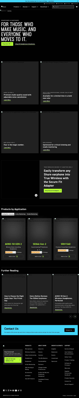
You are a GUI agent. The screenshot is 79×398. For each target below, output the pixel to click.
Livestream (54, 358)
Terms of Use (69, 395)
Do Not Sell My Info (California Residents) (43, 374)
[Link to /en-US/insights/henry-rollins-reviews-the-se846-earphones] (39, 293)
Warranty (67, 368)
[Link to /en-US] (6, 7)
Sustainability (42, 361)
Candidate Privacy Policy (43, 380)
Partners (40, 364)
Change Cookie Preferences (42, 368)
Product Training (69, 360)
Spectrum (54, 361)
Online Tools (68, 357)
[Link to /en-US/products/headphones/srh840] (59, 132)
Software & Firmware (68, 364)
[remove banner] (78, 1)
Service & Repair (69, 349)
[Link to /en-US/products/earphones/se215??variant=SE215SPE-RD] (59, 82)
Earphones (28, 361)
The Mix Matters (43, 358)
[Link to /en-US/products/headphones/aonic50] (20, 82)
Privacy (64, 395)
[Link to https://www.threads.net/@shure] (21, 390)
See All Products (30, 379)
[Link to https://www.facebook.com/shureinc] (4, 390)
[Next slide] (75, 316)
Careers (40, 355)
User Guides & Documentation (69, 353)
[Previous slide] (70, 316)
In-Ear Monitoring (30, 364)
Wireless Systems (30, 352)
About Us (40, 349)
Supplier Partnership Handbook (70, 373)
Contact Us (68, 381)
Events (53, 355)
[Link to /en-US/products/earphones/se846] (20, 132)
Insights (53, 349)
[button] (37, 250)
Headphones (28, 358)
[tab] (8, 214)
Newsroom (54, 352)
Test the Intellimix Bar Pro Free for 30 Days (39, 1)
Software (27, 375)
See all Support (69, 384)
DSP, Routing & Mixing (29, 368)
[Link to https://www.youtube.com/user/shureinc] (16, 391)
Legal (75, 395)
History (40, 352)
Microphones (28, 349)
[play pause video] (36, 195)
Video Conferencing (30, 355)
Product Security (69, 378)
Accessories (28, 372)
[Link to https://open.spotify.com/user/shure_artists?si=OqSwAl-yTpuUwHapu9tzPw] (13, 390)
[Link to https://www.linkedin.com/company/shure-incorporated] (11, 390)
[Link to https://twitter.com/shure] (6, 390)
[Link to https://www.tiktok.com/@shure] (18, 390)
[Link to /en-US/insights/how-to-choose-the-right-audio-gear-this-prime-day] (14, 293)
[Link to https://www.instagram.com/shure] (8, 390)
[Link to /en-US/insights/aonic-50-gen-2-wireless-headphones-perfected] (64, 293)
